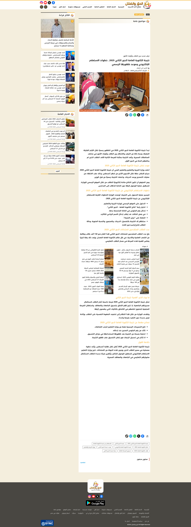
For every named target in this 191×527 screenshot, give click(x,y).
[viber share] (130, 114)
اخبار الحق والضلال (120, 513)
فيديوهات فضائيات (106, 513)
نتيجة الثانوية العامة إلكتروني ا (122, 447)
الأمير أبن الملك (142, 68)
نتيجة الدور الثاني (119, 443)
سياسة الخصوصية (137, 521)
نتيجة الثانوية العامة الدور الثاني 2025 (138, 443)
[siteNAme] (138, 4)
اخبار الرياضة (76, 509)
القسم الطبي (87, 7)
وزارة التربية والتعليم (89, 447)
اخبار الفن (62, 7)
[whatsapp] (126, 114)
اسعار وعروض (66, 513)
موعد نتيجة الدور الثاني (104, 447)
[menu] (45, 7)
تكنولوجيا (80, 513)
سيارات (74, 513)
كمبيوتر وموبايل (132, 513)
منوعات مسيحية (87, 509)
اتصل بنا (127, 521)
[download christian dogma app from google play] (95, 503)
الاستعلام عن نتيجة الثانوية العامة (102, 443)
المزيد (58, 171)
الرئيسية (121, 7)
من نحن (147, 521)
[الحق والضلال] (148, 14)
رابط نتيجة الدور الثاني (110, 451)
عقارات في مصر (54, 513)
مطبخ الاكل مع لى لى (92, 513)
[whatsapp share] (134, 114)
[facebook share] (142, 114)
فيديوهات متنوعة (74, 7)
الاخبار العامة (111, 7)
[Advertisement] (114, 39)
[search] (41, 7)
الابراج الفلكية (145, 516)
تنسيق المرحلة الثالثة (125, 451)
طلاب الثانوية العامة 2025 (141, 451)
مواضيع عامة (139, 14)
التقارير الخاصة (99, 7)
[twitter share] (138, 114)
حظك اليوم (135, 516)
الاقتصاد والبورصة (144, 513)
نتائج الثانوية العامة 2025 (141, 447)
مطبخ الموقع (67, 509)
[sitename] (95, 486)
